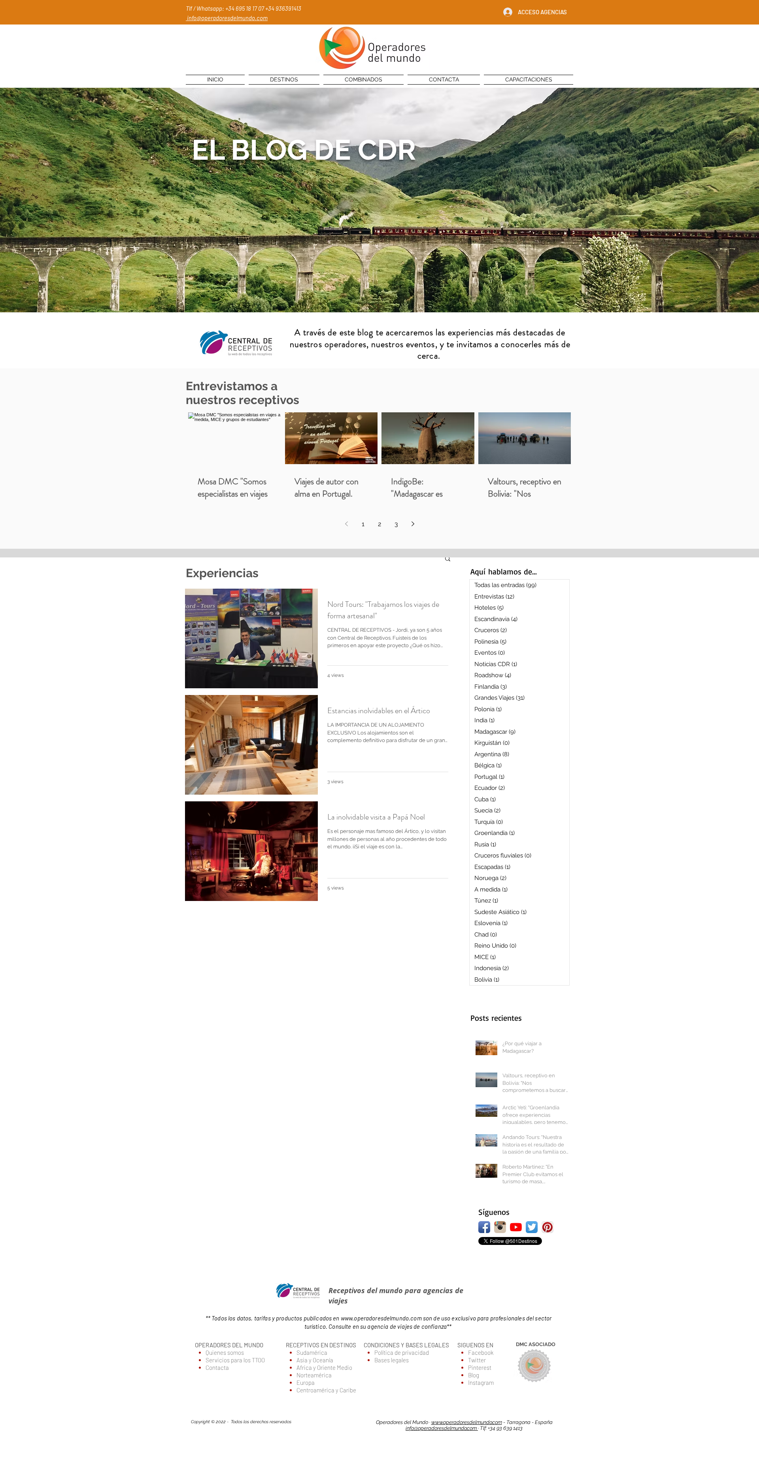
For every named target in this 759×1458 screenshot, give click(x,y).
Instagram (481, 1382)
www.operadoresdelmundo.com (381, 1318)
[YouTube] (516, 1227)
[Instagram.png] (500, 1227)
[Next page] (413, 524)
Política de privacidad (401, 1352)
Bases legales (391, 1360)
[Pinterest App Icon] (547, 1227)
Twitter (477, 1360)
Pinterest (479, 1367)
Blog (473, 1375)
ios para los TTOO (244, 1360)
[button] (447, 559)
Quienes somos (225, 1352)
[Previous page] (346, 524)
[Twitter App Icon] (532, 1227)
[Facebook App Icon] (484, 1227)
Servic (214, 1360)
